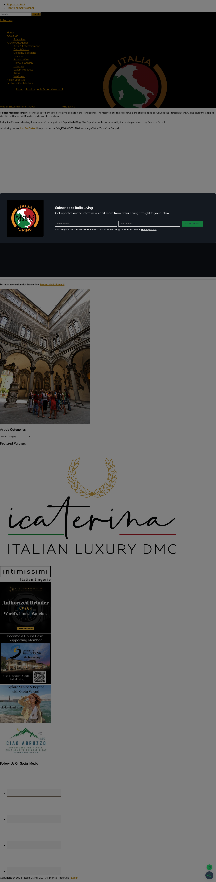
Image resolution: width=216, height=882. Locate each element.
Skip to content (16, 4)
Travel (31, 106)
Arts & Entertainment (13, 106)
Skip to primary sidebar (20, 7)
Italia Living (7, 20)
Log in (74, 877)
